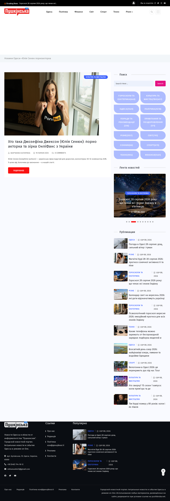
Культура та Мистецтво (153, 97)
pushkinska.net (158, 496)
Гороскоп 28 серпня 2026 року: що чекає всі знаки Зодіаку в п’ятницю (138, 203)
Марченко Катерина (20, 153)
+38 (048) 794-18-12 (15, 464)
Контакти (51, 456)
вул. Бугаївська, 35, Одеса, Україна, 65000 (20, 458)
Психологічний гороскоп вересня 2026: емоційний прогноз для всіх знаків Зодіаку (147, 316)
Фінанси (79, 11)
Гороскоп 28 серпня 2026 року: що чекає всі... (38, 3)
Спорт (103, 11)
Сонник (126, 145)
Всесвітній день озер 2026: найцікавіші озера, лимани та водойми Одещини (145, 352)
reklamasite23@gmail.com (18, 469)
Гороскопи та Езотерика (126, 97)
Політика (63, 11)
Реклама (51, 450)
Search (160, 83)
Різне (128, 11)
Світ (91, 11)
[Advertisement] (85, 34)
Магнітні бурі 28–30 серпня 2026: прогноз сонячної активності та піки (146, 262)
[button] (126, 221)
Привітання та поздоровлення (153, 122)
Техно (116, 11)
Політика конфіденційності (55, 443)
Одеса (49, 11)
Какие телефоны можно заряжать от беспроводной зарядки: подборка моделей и (145, 334)
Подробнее (18, 170)
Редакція (51, 436)
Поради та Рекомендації (127, 122)
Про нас (51, 431)
